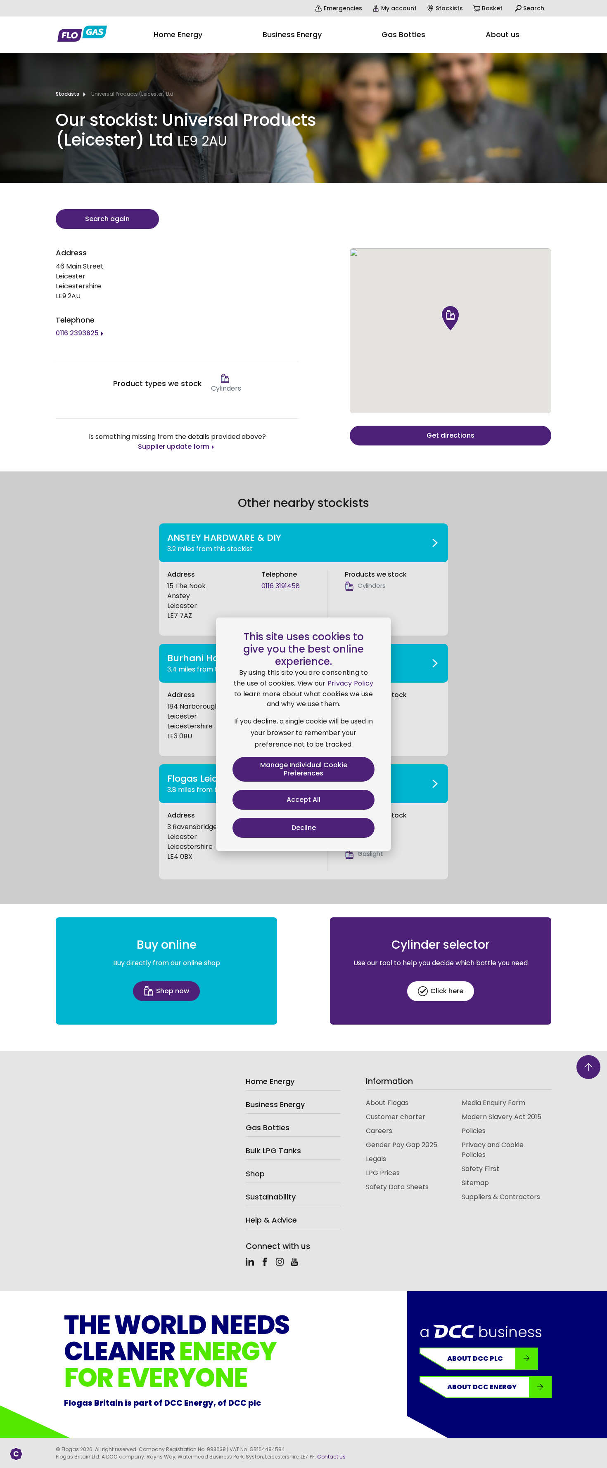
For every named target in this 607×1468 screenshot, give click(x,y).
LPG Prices (383, 1173)
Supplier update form (173, 446)
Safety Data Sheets (397, 1187)
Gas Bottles (267, 1127)
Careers (379, 1131)
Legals (376, 1159)
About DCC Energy (482, 1387)
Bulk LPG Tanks (273, 1150)
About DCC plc (475, 1358)
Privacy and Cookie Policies (493, 1149)
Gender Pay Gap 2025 (401, 1145)
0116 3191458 (280, 586)
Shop (255, 1174)
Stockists (67, 93)
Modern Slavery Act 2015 (501, 1117)
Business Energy (275, 1104)
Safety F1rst (480, 1168)
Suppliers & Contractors (501, 1197)
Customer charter (395, 1117)
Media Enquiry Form (493, 1102)
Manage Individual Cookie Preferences (303, 769)
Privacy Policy (350, 683)
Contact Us (331, 1456)
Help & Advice (271, 1220)
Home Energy (270, 1081)
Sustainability (271, 1197)
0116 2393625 (77, 333)
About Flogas (387, 1102)
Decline (304, 827)
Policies (474, 1131)
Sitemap (475, 1183)
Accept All (303, 799)
